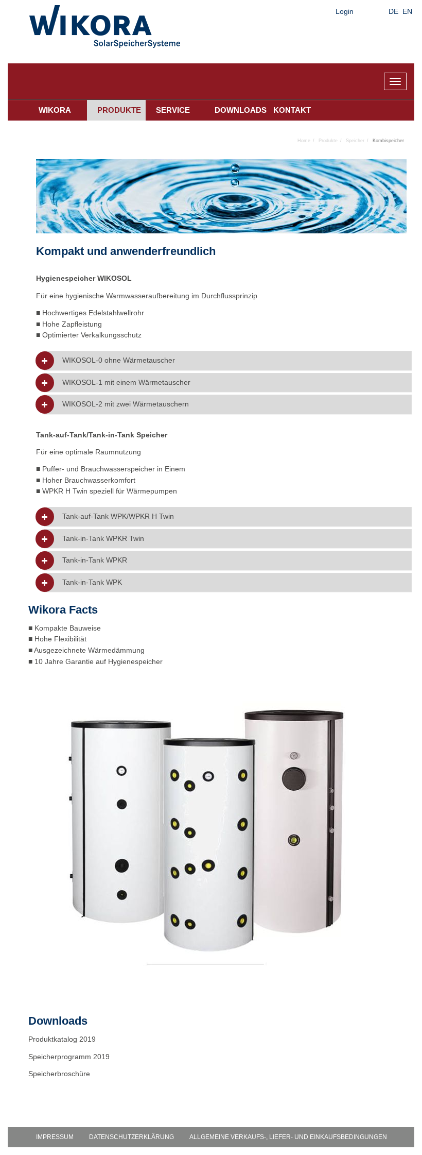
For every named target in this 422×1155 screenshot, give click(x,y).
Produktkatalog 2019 (62, 1039)
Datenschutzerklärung (131, 1137)
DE (393, 11)
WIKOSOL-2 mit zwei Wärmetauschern (125, 404)
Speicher (355, 140)
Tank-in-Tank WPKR (94, 560)
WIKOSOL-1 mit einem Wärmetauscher (126, 382)
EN (407, 11)
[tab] (227, 360)
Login (345, 11)
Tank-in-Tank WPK (92, 582)
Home (303, 140)
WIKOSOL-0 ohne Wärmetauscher (118, 360)
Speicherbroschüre (60, 1073)
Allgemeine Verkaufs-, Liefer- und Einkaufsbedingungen (288, 1137)
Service (173, 110)
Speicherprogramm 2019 (69, 1056)
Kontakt (292, 110)
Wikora (55, 110)
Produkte (119, 110)
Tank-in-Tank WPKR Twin (103, 538)
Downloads (239, 110)
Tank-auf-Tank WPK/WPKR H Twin (118, 516)
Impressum (55, 1137)
